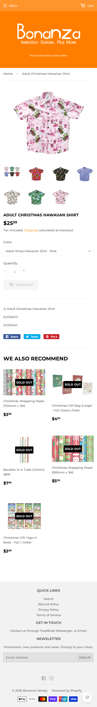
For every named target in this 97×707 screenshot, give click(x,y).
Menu (13, 5)
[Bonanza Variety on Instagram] (51, 679)
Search (49, 599)
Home (8, 73)
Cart (90, 5)
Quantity (10, 263)
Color (7, 242)
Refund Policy (48, 604)
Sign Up (85, 657)
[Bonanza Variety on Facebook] (43, 679)
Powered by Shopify (67, 690)
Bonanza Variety (35, 690)
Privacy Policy (48, 609)
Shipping (31, 230)
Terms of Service (48, 615)
